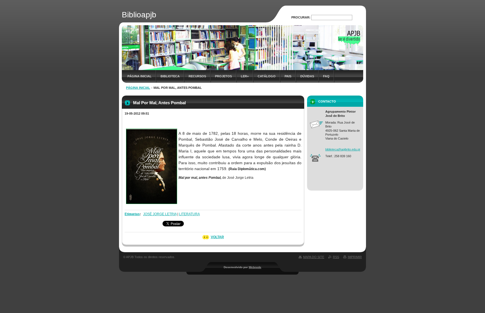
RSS (336, 257)
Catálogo (267, 76)
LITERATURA (189, 214)
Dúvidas (307, 76)
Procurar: (300, 17)
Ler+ (245, 76)
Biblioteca (170, 76)
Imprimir (355, 257)
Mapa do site (313, 257)
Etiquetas (132, 214)
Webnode (255, 267)
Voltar (217, 237)
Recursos (197, 76)
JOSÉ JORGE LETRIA (160, 214)
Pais (288, 76)
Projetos (223, 76)
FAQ (326, 76)
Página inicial (139, 76)
